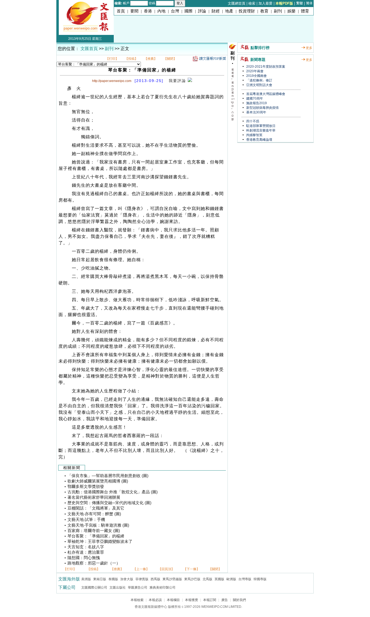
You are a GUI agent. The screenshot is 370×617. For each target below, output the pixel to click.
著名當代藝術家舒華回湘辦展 (93, 497)
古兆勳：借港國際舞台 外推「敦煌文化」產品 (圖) (112, 492)
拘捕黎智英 (253, 135)
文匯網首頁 (236, 3)
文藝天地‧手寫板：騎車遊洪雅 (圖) (98, 525)
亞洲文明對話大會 (258, 85)
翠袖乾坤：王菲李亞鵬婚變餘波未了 (99, 541)
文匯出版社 (117, 587)
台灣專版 (244, 579)
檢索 (251, 3)
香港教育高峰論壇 (258, 140)
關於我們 (239, 600)
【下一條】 (191, 569)
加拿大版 (126, 579)
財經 (216, 11)
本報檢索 (137, 600)
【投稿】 (131, 59)
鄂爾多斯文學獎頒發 (85, 486)
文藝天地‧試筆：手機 (86, 519)
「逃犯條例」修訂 (258, 80)
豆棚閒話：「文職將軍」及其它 (95, 508)
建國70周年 (254, 98)
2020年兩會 (254, 71)
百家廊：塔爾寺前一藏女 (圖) (93, 531)
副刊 (278, 11)
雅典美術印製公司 (163, 587)
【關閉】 (170, 59)
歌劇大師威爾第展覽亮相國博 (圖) (97, 481)
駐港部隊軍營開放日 (260, 126)
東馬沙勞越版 (172, 579)
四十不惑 (252, 121)
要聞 (134, 11)
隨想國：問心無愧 (83, 558)
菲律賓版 (141, 579)
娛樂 (291, 11)
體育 (305, 11)
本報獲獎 (191, 600)
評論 (202, 11)
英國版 (219, 579)
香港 (148, 11)
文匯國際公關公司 (94, 587)
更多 (309, 48)
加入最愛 (265, 3)
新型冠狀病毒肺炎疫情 (262, 108)
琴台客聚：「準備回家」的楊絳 (95, 536)
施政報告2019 (256, 103)
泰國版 (113, 579)
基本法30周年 (255, 112)
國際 (188, 11)
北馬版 (207, 579)
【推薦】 (150, 59)
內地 (161, 11)
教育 (264, 11)
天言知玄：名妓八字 (85, 547)
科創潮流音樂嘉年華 (260, 130)
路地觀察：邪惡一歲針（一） (93, 563)
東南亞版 (99, 579)
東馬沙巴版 (192, 579)
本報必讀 (155, 600)
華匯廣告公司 (137, 587)
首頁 (121, 11)
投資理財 (247, 11)
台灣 (175, 11)
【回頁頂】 (166, 569)
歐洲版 (231, 579)
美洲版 (86, 579)
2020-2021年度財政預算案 (265, 66)
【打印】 (112, 59)
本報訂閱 (209, 600)
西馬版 (155, 579)
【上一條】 (141, 569)
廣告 (224, 600)
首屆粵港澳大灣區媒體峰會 (265, 94)
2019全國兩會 (256, 76)
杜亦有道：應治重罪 (85, 552)
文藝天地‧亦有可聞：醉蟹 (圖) (94, 514)
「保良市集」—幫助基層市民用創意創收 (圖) (107, 476)
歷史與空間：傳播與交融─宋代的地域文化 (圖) (109, 503)
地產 (229, 11)
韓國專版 (260, 579)
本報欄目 (173, 600)
